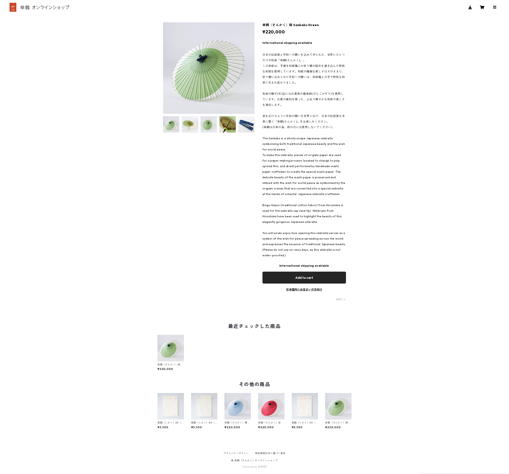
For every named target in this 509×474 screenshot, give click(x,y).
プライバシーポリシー (236, 453)
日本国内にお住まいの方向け (304, 289)
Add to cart (304, 278)
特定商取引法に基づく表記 (270, 453)
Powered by (250, 466)
